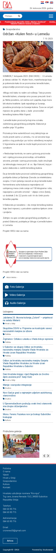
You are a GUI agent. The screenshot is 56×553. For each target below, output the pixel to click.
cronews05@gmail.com (14, 530)
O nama (6, 471)
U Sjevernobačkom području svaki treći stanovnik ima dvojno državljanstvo (27, 405)
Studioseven (48, 550)
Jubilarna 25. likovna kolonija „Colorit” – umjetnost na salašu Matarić (28, 319)
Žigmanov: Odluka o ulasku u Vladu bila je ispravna (28, 339)
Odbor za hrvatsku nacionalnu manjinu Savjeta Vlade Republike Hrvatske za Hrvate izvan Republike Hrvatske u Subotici (25, 363)
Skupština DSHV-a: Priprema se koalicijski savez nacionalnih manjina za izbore (27, 330)
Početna (7, 468)
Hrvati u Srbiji (9, 478)
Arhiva (10, 540)
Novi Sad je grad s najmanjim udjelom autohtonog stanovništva (27, 394)
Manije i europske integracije (17, 385)
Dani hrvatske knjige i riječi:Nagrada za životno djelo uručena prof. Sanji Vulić (26, 375)
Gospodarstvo (10, 481)
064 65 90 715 (9, 512)
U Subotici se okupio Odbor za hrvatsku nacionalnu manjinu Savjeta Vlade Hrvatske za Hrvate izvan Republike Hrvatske (25, 350)
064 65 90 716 (9, 509)
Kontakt (6, 487)
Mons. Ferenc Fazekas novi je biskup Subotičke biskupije (27, 416)
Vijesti (6, 474)
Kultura (6, 484)
